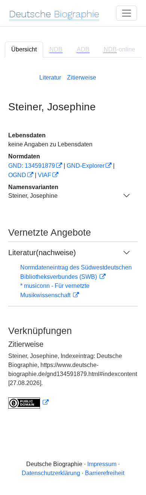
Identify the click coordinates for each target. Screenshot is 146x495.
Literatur (50, 77)
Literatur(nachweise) (42, 252)
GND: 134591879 (31, 165)
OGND (17, 175)
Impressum (101, 464)
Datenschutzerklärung (51, 473)
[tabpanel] (73, 239)
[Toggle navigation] (126, 13)
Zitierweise (81, 77)
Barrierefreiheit (104, 473)
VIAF (44, 175)
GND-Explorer (85, 165)
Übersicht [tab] (24, 49)
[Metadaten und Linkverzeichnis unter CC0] (28, 402)
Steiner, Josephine (33, 196)
